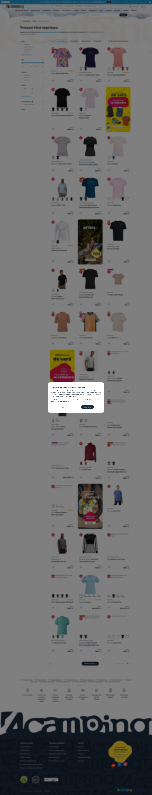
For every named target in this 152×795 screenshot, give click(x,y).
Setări (62, 407)
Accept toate (87, 407)
